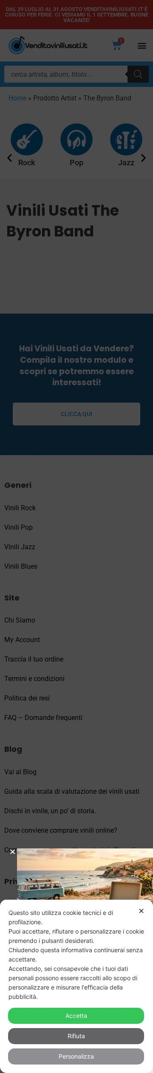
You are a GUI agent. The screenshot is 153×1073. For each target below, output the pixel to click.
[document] (76, 536)
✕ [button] (141, 910)
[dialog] (76, 986)
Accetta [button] (76, 1015)
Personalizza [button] (76, 1056)
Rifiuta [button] (76, 1036)
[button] (12, 851)
